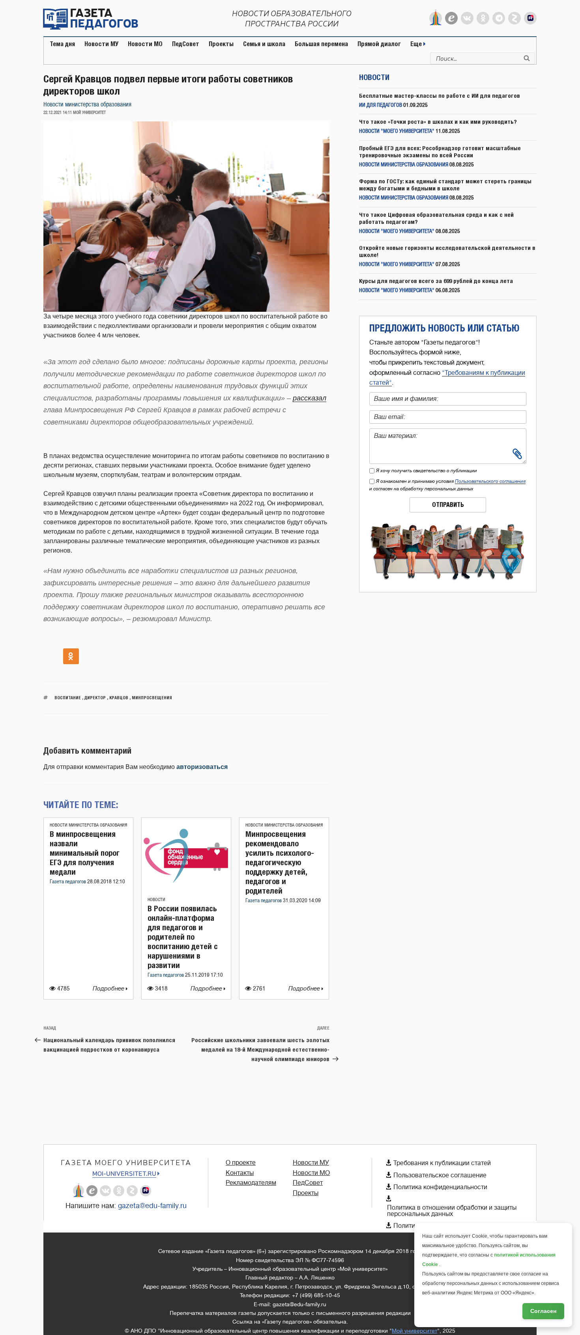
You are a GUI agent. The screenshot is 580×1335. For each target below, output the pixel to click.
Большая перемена (321, 44)
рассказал (309, 398)
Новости (156, 899)
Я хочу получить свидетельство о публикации (426, 470)
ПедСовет (185, 44)
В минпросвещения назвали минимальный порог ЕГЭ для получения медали (85, 852)
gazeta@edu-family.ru (152, 1206)
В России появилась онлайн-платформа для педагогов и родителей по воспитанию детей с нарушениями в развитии (183, 937)
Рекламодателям (251, 1182)
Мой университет (414, 1331)
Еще (416, 44)
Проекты (221, 44)
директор (95, 697)
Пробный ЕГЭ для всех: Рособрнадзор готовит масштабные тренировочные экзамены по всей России (440, 151)
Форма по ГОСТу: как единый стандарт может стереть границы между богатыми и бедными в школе (445, 185)
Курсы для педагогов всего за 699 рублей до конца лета (436, 280)
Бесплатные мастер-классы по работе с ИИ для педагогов (439, 95)
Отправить (448, 504)
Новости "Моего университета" (396, 131)
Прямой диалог (379, 44)
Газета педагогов (68, 881)
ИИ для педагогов (380, 105)
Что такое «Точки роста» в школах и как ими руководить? (438, 121)
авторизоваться (202, 766)
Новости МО (145, 44)
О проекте (241, 1162)
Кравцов (118, 697)
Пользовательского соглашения (490, 481)
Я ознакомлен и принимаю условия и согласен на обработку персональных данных (447, 485)
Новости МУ (101, 44)
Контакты (240, 1173)
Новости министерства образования (87, 105)
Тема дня (62, 44)
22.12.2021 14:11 (57, 113)
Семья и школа (264, 44)
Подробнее (109, 988)
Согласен (543, 1311)
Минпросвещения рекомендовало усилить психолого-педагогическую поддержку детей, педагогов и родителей (279, 862)
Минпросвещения (152, 697)
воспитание (67, 697)
